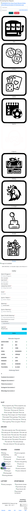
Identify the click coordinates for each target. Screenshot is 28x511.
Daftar (17, 13)
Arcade (14, 234)
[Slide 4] (10, 262)
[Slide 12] (21, 262)
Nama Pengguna (6, 274)
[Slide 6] (13, 262)
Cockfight (14, 206)
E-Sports (14, 151)
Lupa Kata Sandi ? (23, 10)
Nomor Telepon (6, 297)
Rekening (4, 303)
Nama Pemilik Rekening (8, 315)
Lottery (14, 69)
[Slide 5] (11, 262)
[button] (14, 56)
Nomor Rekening (6, 309)
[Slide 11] (20, 262)
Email (3, 292)
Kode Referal (4, 321)
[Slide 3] (9, 262)
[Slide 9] (17, 262)
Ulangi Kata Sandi (6, 286)
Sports (14, 124)
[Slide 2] (7, 262)
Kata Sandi (4, 280)
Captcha (3, 327)
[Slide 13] (23, 262)
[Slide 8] (16, 262)
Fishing (14, 179)
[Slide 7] (14, 262)
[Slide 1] (6, 262)
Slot (14, 42)
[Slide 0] (4, 262)
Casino (14, 96)
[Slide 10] (18, 262)
